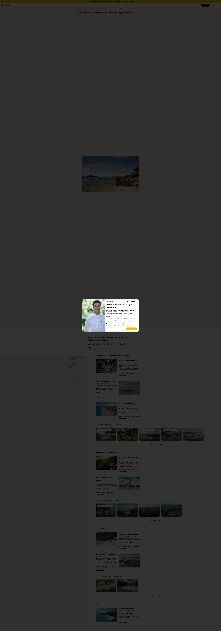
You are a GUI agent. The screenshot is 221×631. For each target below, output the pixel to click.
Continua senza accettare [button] (131, 301)
